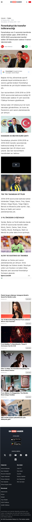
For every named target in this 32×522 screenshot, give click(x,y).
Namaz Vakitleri (21, 476)
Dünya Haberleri (5, 479)
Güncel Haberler (5, 468)
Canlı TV (19, 468)
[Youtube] (15, 455)
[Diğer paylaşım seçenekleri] (29, 46)
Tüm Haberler (4, 481)
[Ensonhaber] (16, 2)
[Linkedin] (15, 459)
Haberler (3, 18)
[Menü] (1, 2)
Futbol (9, 18)
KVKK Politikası (5, 502)
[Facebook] (21, 455)
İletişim (3, 497)
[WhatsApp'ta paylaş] (26, 46)
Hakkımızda (4, 491)
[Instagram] (10, 455)
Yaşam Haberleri (5, 476)
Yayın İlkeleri (4, 499)
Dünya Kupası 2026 (6, 484)
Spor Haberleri (5, 471)
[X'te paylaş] (23, 46)
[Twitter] (5, 455)
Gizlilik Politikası (5, 505)
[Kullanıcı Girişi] (26, 2)
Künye (2, 494)
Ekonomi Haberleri (6, 473)
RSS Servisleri (20, 481)
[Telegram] (26, 455)
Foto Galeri (20, 471)
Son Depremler (21, 479)
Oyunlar (19, 473)
